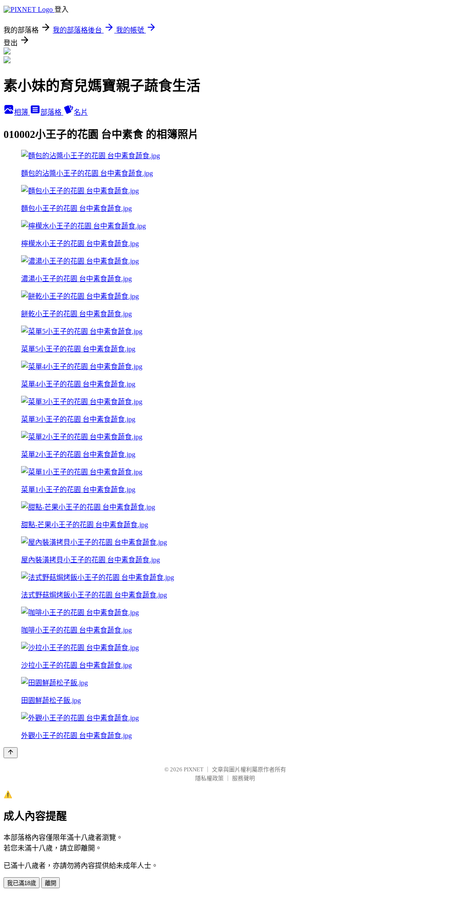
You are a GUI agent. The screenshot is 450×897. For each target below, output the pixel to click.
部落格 (51, 112)
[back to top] (11, 752)
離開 (50, 883)
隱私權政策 (209, 778)
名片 (81, 112)
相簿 (22, 112)
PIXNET (193, 769)
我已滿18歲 (21, 883)
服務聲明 (243, 778)
